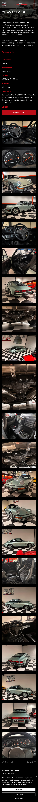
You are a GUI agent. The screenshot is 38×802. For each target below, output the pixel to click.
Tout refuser (19, 794)
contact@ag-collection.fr (10, 771)
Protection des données (19, 784)
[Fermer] (35, 777)
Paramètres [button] (19, 798)
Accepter (19, 789)
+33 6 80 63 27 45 (8, 773)
